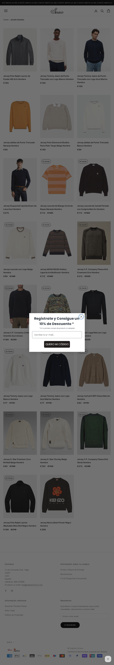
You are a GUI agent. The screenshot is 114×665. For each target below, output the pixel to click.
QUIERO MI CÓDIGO (57, 344)
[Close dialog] (81, 316)
